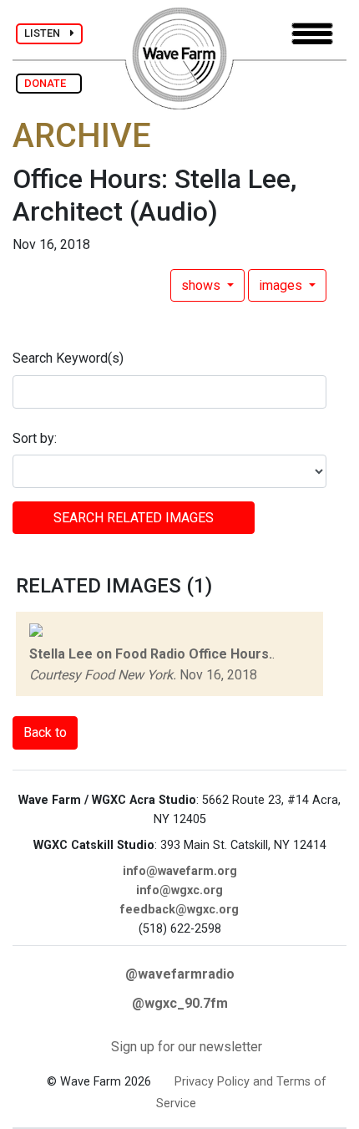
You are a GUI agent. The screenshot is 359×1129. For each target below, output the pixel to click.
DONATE (48, 83)
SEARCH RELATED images (133, 518)
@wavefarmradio (180, 974)
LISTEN (47, 33)
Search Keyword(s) (68, 358)
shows (202, 285)
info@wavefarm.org (180, 871)
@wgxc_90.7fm (180, 1003)
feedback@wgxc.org (179, 910)
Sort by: (35, 438)
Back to (45, 732)
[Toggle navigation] (312, 33)
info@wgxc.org (179, 890)
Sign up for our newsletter (186, 1047)
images (282, 285)
